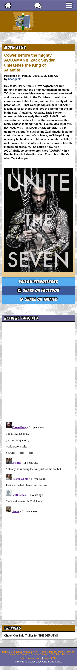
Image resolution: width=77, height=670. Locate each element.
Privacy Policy (33, 658)
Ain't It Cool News (45, 21)
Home (5, 652)
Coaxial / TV (31, 652)
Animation (13, 654)
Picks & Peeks (48, 652)
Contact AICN (51, 658)
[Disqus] (38, 468)
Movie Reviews (66, 652)
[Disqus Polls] (38, 371)
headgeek (14, 79)
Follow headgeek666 (38, 282)
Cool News (16, 652)
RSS (21, 658)
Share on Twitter (40, 299)
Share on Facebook (40, 290)
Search (35, 654)
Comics (25, 654)
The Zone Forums (60, 654)
